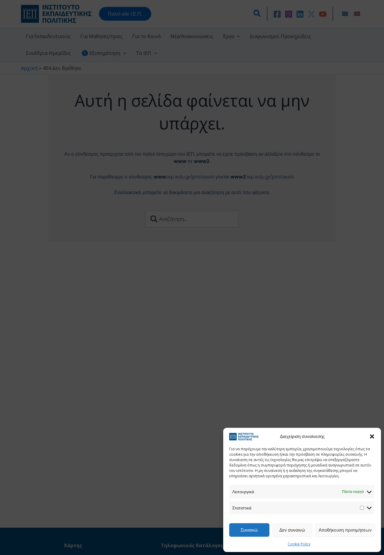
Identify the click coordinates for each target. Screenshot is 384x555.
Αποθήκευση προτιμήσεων (345, 530)
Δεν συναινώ (292, 530)
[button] (372, 437)
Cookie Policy (299, 544)
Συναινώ (249, 530)
